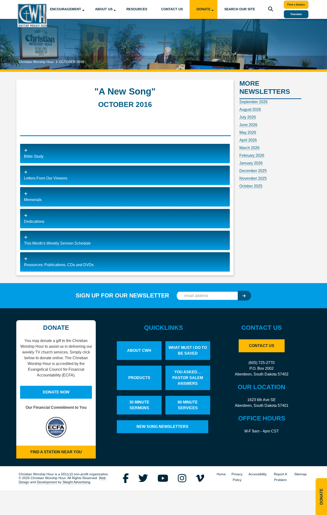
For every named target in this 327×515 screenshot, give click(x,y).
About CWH (139, 350)
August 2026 (250, 109)
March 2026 (249, 148)
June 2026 (248, 125)
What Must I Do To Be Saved (188, 350)
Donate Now (56, 392)
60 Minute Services (188, 405)
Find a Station (296, 4)
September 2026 (253, 102)
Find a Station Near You (56, 452)
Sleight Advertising (76, 482)
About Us (104, 9)
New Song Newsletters (162, 427)
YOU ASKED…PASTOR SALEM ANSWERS (187, 378)
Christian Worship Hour (36, 62)
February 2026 (251, 155)
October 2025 (250, 186)
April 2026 (248, 140)
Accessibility (257, 474)
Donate (203, 9)
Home (221, 474)
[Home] (32, 15)
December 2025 (253, 171)
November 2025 (253, 178)
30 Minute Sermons (139, 405)
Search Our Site (239, 9)
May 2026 (247, 132)
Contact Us (172, 9)
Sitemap (300, 474)
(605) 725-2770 (261, 363)
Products (139, 378)
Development (47, 482)
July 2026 (247, 117)
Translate (296, 14)
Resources (136, 9)
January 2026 (251, 163)
